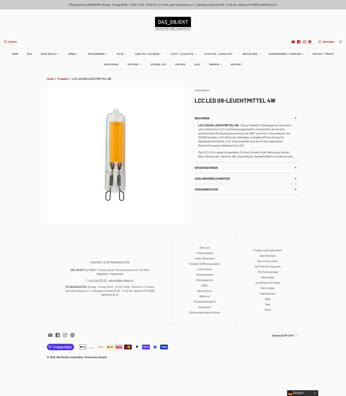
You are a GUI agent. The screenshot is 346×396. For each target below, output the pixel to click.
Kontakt (236, 64)
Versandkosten (205, 274)
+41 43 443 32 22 (97, 280)
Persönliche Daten (205, 301)
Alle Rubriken (268, 255)
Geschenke (111, 64)
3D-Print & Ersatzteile (268, 266)
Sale (197, 64)
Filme (268, 309)
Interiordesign (204, 253)
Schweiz (283, 335)
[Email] (293, 41)
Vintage (180, 64)
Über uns (204, 247)
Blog (267, 299)
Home (15, 53)
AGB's (204, 285)
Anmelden (328, 41)
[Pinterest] (309, 41)
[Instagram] (304, 41)
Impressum (204, 307)
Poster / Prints (323, 53)
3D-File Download (268, 271)
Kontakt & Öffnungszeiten (204, 263)
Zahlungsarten (204, 280)
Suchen (12, 41)
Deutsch (298, 392)
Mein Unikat (268, 288)
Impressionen (268, 293)
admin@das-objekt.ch (121, 280)
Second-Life (158, 64)
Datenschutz (204, 290)
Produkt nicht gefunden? (267, 250)
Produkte (62, 78)
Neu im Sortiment (267, 261)
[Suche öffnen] (5, 42)
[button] (247, 118)
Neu (29, 53)
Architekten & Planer (267, 282)
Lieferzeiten (204, 269)
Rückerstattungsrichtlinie (204, 312)
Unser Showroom (205, 258)
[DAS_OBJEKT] (173, 24)
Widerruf (204, 296)
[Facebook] (299, 41)
